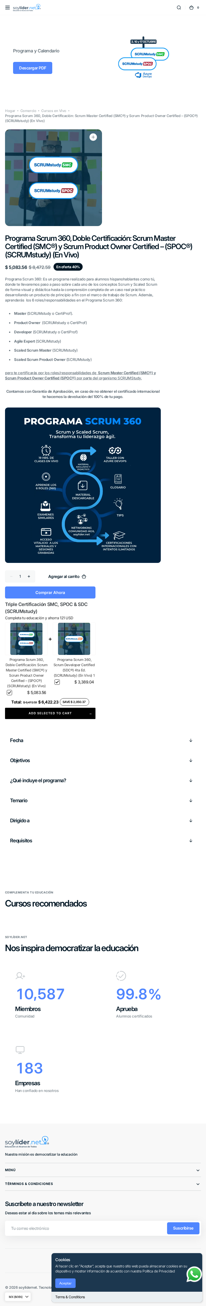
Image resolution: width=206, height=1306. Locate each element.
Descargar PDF (32, 67)
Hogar (10, 111)
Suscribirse (183, 1228)
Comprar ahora (50, 592)
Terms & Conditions (70, 1297)
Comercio (28, 111)
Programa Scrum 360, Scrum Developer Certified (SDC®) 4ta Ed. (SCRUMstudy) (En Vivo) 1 (74, 667)
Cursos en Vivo (53, 111)
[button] (7, 7)
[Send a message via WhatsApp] (194, 1274)
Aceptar (65, 1283)
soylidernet (28, 1287)
